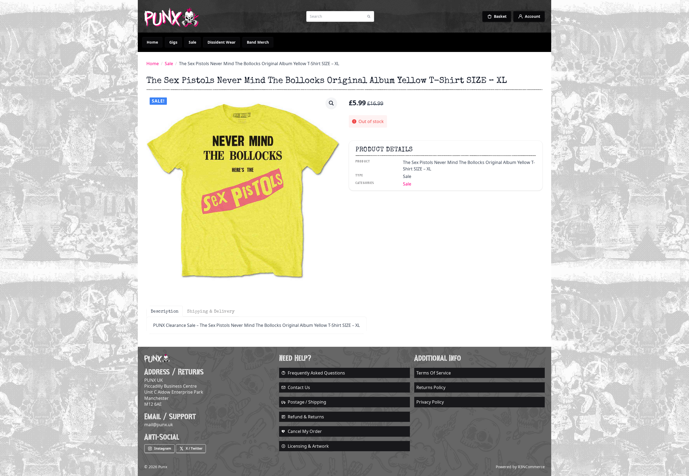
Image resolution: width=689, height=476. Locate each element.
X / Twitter (194, 448)
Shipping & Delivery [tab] (210, 311)
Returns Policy (430, 387)
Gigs (173, 42)
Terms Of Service (433, 373)
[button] (331, 103)
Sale (192, 42)
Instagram (162, 448)
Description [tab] (164, 311)
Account (532, 16)
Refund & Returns (306, 417)
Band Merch (258, 42)
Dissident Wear (221, 42)
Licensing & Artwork (308, 446)
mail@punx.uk (158, 425)
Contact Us (299, 387)
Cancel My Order (305, 431)
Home (152, 42)
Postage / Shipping (307, 402)
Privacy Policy (430, 402)
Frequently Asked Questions (316, 373)
